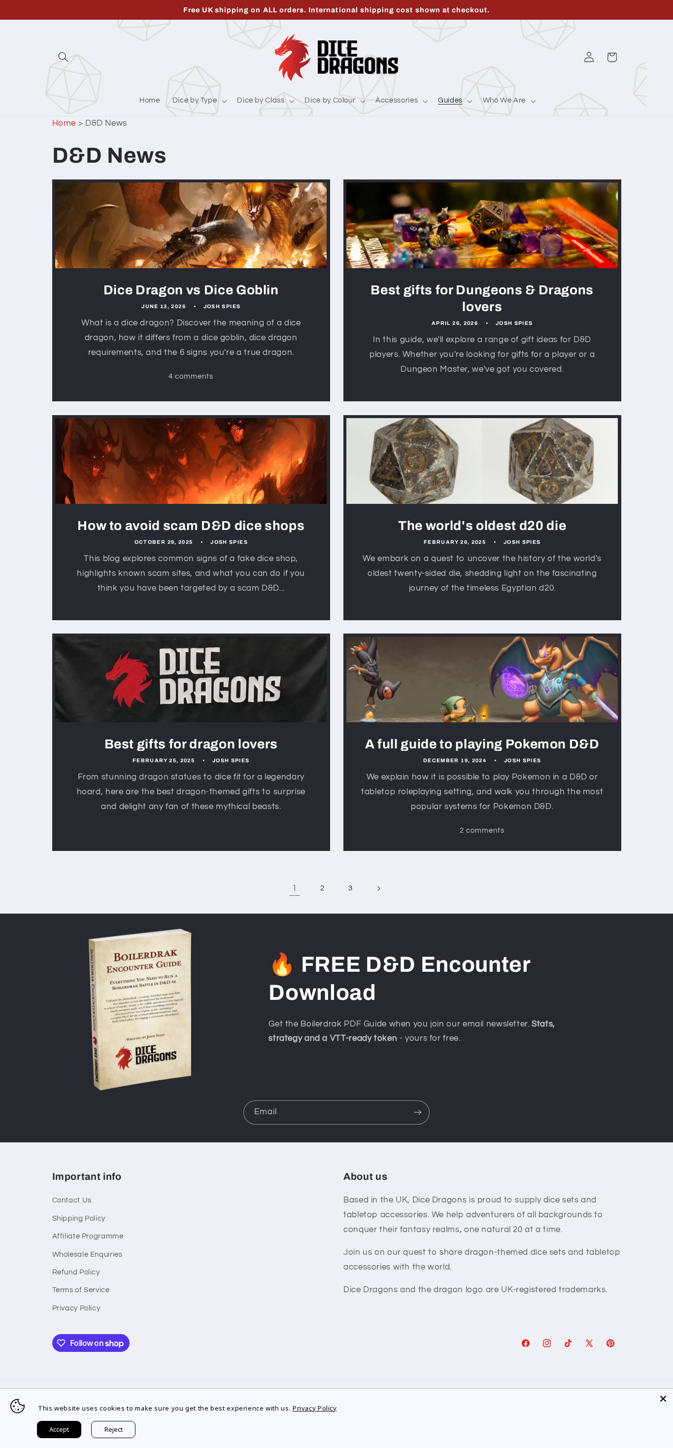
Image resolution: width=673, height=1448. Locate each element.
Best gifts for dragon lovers (190, 744)
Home (64, 123)
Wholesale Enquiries (87, 1254)
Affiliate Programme (88, 1236)
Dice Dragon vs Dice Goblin (190, 290)
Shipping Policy (78, 1218)
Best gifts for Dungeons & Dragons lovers (482, 298)
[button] (63, 57)
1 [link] (294, 888)
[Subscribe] (417, 1112)
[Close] (663, 1399)
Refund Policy (76, 1272)
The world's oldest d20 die (482, 526)
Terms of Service (81, 1290)
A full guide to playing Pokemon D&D (482, 744)
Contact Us (72, 1200)
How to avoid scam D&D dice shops (190, 526)
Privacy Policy (76, 1308)
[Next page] (378, 888)
